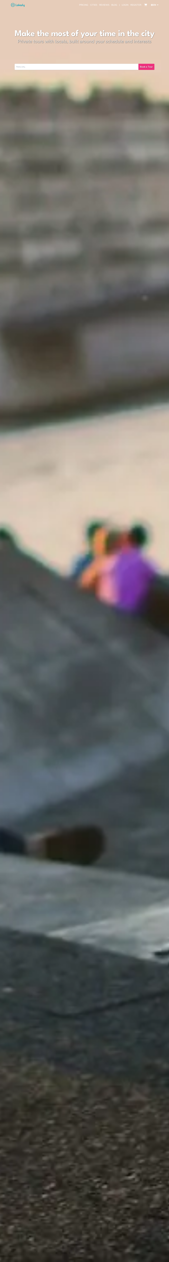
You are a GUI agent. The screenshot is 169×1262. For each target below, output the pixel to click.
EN (154, 4)
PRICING (83, 4)
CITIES (93, 4)
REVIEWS (104, 4)
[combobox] (76, 66)
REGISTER (135, 4)
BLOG (114, 4)
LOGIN (125, 4)
